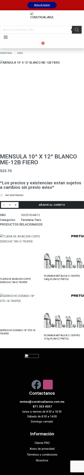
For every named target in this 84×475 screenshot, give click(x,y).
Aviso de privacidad (42, 449)
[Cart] (42, 44)
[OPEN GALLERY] (42, 102)
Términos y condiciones (42, 454)
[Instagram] (48, 384)
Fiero (20, 53)
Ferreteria (6, 53)
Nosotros (42, 460)
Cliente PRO (42, 443)
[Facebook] (36, 384)
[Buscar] (77, 30)
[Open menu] (6, 37)
